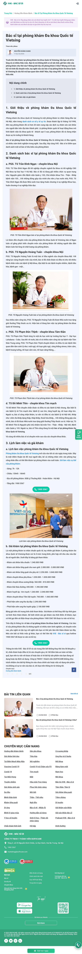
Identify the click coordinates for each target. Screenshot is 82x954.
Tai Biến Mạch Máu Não (14, 761)
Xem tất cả (74, 693)
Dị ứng (7, 808)
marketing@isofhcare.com (17, 852)
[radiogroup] (17, 673)
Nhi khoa (59, 777)
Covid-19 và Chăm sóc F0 (40, 766)
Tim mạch (34, 772)
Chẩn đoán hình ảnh (12, 826)
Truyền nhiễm (10, 782)
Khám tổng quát (11, 802)
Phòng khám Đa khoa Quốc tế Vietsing (22, 453)
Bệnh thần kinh (10, 797)
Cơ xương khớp (61, 751)
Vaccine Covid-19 (11, 766)
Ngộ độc (33, 802)
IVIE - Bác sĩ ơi (59, 633)
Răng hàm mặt (61, 766)
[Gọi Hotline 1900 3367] (78, 945)
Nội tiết (33, 792)
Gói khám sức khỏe (63, 808)
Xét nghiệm (35, 761)
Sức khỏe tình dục (11, 756)
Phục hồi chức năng (38, 787)
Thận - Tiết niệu (36, 797)
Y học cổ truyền (10, 818)
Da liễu (7, 792)
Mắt (31, 777)
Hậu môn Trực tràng (38, 782)
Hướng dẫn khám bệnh (23, 13)
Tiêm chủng (60, 797)
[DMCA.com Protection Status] (9, 870)
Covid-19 (8, 772)
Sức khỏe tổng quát (63, 792)
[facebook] (74, 670)
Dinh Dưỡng (60, 826)
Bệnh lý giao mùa (11, 813)
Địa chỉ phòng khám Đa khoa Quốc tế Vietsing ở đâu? (56, 720)
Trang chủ (8, 13)
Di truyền (59, 802)
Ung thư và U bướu (63, 756)
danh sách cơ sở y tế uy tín (34, 121)
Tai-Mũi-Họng (10, 777)
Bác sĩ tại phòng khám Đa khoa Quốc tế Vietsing (54, 699)
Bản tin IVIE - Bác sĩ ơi (64, 782)
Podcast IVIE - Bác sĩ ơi (65, 818)
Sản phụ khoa (35, 751)
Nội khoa (59, 761)
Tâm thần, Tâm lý (62, 787)
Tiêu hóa (33, 756)
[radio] (8, 673)
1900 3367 (42, 489)
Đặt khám (41, 923)
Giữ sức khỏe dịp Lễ (63, 813)
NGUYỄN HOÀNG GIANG (22, 51)
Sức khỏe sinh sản (12, 787)
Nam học (59, 772)
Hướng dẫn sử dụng (38, 813)
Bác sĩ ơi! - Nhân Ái (38, 808)
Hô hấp (33, 826)
